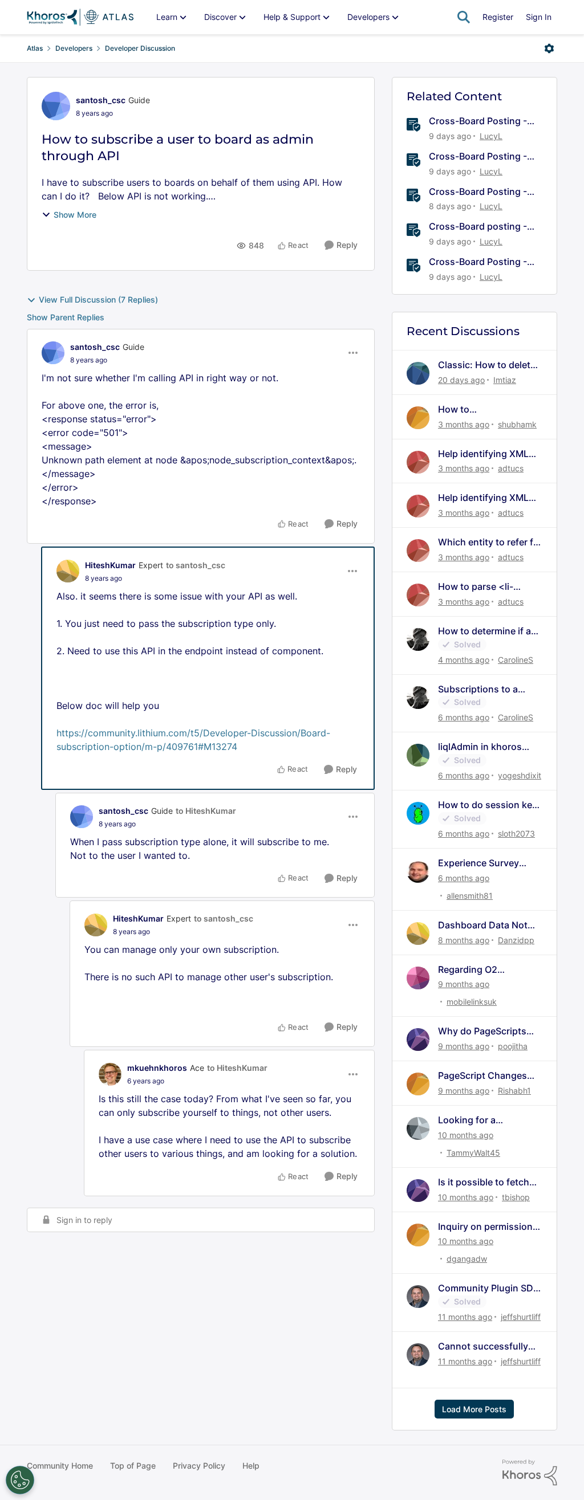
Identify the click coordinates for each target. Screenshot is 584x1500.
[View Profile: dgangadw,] (418, 1235)
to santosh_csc (195, 565)
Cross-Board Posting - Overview (478, 121)
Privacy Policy (199, 1465)
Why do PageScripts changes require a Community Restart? (483, 1031)
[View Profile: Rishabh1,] (418, 1084)
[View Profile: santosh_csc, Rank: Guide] (56, 106)
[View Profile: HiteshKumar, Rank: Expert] (67, 571)
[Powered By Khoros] (529, 1473)
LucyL (491, 136)
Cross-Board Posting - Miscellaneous (478, 156)
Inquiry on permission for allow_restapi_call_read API (489, 1227)
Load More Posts (474, 1409)
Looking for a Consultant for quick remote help (483, 1120)
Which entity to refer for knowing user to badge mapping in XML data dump (490, 542)
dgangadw (467, 1258)
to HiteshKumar (206, 811)
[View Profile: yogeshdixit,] (418, 755)
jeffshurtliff (521, 1317)
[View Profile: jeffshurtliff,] (418, 1296)
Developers (73, 48)
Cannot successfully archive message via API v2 (483, 1346)
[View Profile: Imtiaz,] (418, 373)
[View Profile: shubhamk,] (418, 417)
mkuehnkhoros (157, 1068)
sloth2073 (516, 833)
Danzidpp (516, 940)
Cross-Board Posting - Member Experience (478, 192)
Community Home (60, 1465)
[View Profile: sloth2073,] (418, 813)
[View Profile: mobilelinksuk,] (418, 978)
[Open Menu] (549, 48)
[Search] (464, 17)
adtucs (511, 468)
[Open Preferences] (20, 1480)
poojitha (513, 1046)
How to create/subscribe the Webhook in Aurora (483, 409)
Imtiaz (504, 380)
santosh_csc (100, 100)
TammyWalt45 (473, 1152)
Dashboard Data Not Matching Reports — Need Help (483, 925)
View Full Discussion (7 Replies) (98, 299)
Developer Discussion (140, 48)
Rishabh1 (514, 1090)
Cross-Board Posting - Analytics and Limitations (484, 262)
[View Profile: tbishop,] (418, 1190)
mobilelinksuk (472, 1001)
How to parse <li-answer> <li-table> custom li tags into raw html (487, 587)
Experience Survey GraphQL (478, 863)
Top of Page (133, 1465)
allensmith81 (470, 895)
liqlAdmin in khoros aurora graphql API (480, 747)
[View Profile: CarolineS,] (418, 639)
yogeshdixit (519, 775)
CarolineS (515, 660)
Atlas (35, 48)
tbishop (516, 1197)
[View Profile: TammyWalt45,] (418, 1128)
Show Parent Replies (65, 317)
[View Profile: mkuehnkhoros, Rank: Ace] (110, 1074)
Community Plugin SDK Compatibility (489, 1288)
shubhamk (517, 424)
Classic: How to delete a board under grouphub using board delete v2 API (487, 365)
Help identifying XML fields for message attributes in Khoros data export (483, 454)
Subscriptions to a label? (478, 689)
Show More (75, 214)
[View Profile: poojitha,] (418, 1039)
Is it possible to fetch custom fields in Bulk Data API (483, 1182)
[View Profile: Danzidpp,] (418, 933)
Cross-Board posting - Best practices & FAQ (478, 227)
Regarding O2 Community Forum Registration (478, 970)
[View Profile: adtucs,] (418, 462)
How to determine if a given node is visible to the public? (488, 631)
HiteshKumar (110, 565)
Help (250, 1465)
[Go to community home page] (80, 17)
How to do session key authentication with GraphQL (487, 805)
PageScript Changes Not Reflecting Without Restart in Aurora (488, 1076)
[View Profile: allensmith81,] (418, 871)
